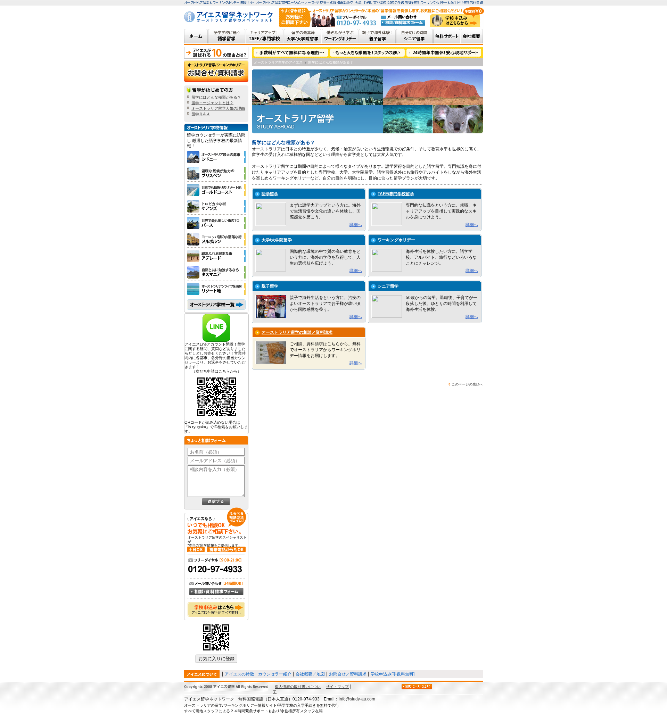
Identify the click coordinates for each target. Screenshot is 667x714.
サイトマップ (337, 686)
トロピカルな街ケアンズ (217, 206)
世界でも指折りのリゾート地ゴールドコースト (217, 190)
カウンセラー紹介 (274, 674)
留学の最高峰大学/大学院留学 (303, 37)
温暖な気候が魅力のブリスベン (217, 173)
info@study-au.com (357, 699)
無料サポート (447, 37)
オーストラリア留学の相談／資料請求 (297, 332)
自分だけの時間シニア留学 (414, 37)
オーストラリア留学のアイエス (278, 62)
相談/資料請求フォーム (403, 23)
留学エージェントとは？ (212, 103)
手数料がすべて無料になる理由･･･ (290, 52)
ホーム (196, 37)
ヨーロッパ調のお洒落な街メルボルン (217, 239)
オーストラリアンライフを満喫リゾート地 (217, 289)
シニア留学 (388, 286)
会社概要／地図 (310, 674)
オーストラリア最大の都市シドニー (217, 157)
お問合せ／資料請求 (348, 674)
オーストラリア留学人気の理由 (218, 108)
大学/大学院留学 (277, 240)
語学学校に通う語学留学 (227, 37)
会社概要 (472, 37)
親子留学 (270, 286)
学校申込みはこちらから (455, 20)
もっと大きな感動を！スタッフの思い (367, 52)
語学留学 (270, 193)
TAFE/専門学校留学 (396, 193)
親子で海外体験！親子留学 (377, 37)
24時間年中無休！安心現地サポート (444, 52)
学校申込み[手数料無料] (392, 674)
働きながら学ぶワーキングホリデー (340, 37)
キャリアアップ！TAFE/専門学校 (265, 37)
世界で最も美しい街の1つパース (217, 223)
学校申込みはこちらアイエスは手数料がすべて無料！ (220, 613)
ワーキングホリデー (396, 240)
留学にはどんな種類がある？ (216, 97)
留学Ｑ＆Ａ (200, 114)
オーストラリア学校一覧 (216, 304)
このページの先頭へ (467, 384)
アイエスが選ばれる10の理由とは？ (216, 53)
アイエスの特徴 (239, 674)
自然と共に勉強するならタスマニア (217, 272)
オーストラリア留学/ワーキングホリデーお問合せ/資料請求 (216, 71)
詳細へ (355, 224)
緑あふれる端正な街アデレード (217, 256)
